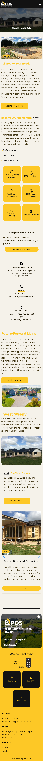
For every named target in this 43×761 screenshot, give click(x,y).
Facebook (6, 751)
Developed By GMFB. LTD (21, 759)
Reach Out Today (15, 380)
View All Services (16, 501)
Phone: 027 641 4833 (11, 718)
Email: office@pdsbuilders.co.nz (16, 721)
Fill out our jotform (20, 249)
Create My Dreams (14, 106)
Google (5, 747)
